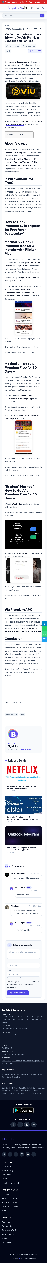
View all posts (26, 749)
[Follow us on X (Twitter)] (44, 639)
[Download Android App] (44, 634)
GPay (12, 1035)
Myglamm (5, 1074)
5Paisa (28, 1017)
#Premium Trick (11, 714)
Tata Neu (5, 1017)
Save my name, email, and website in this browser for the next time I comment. (23, 984)
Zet (19, 1017)
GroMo (41, 1017)
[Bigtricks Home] (18, 8)
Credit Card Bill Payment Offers (26, 1090)
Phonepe (5, 1035)
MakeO (11, 1063)
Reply (17, 899)
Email (9, 970)
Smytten (5, 1093)
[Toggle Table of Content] (28, 135)
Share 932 (36, 51)
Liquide (38, 1019)
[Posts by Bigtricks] (13, 734)
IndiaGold (16, 1054)
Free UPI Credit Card (36, 1093)
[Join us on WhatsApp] (44, 629)
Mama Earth (6, 1061)
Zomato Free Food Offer (18, 1093)
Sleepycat (36, 1061)
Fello (9, 1054)
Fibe (3, 1048)
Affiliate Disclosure (10, 1206)
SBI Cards (13, 1017)
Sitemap (5, 1210)
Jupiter (4, 1022)
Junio (27, 1019)
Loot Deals (6, 1166)
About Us (6, 1222)
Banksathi (11, 1019)
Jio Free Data (31, 1074)
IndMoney (20, 1019)
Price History (7, 1170)
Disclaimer (6, 1242)
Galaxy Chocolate (13, 1077)
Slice (8, 1048)
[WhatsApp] (10, 1154)
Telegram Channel (10, 1198)
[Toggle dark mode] (32, 8)
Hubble (4, 1063)
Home (7, 25)
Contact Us (7, 1226)
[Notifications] (37, 8)
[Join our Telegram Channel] (44, 623)
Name (9, 962)
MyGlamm (27, 1061)
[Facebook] (13, 1124)
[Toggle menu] (4, 8)
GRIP (23, 1054)
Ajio (42, 1061)
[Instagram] (27, 1124)
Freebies (5, 1179)
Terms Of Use (8, 1234)
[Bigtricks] (23, 1140)
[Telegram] (34, 1124)
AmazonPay (19, 1035)
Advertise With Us (9, 1230)
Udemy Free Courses (18, 1074)
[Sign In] (43, 8)
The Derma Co (17, 1061)
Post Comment (19, 993)
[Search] (42, 15)
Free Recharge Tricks (11, 1183)
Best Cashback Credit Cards (12, 1088)
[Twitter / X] (20, 1124)
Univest (34, 1017)
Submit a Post (8, 1194)
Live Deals (6, 1174)
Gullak (4, 1019)
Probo (32, 1019)
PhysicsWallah (22, 1028)
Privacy (5, 1238)
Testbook (5, 1028)
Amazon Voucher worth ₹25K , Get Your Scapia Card (23, 2)
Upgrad (13, 1028)
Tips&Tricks (30, 46)
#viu (22, 714)
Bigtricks (13, 746)
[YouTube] (28, 1154)
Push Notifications (10, 1202)
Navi (23, 1017)
